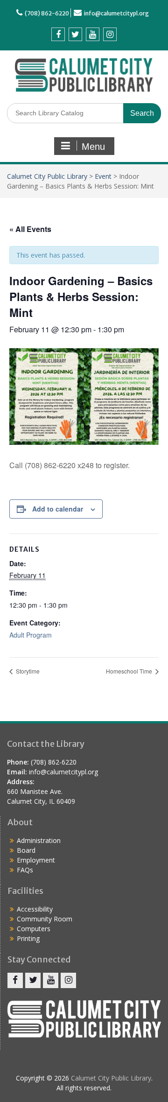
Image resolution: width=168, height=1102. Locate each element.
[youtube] (92, 34)
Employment (36, 860)
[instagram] (110, 34)
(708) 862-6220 (47, 13)
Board (26, 850)
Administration (39, 840)
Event (103, 176)
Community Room (44, 918)
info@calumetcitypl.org (116, 13)
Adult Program (30, 634)
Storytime (27, 671)
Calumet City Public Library (47, 176)
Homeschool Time (130, 671)
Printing (28, 938)
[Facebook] (58, 34)
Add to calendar (57, 508)
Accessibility (35, 909)
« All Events (30, 229)
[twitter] (75, 34)
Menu (93, 146)
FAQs (25, 869)
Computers (33, 928)
